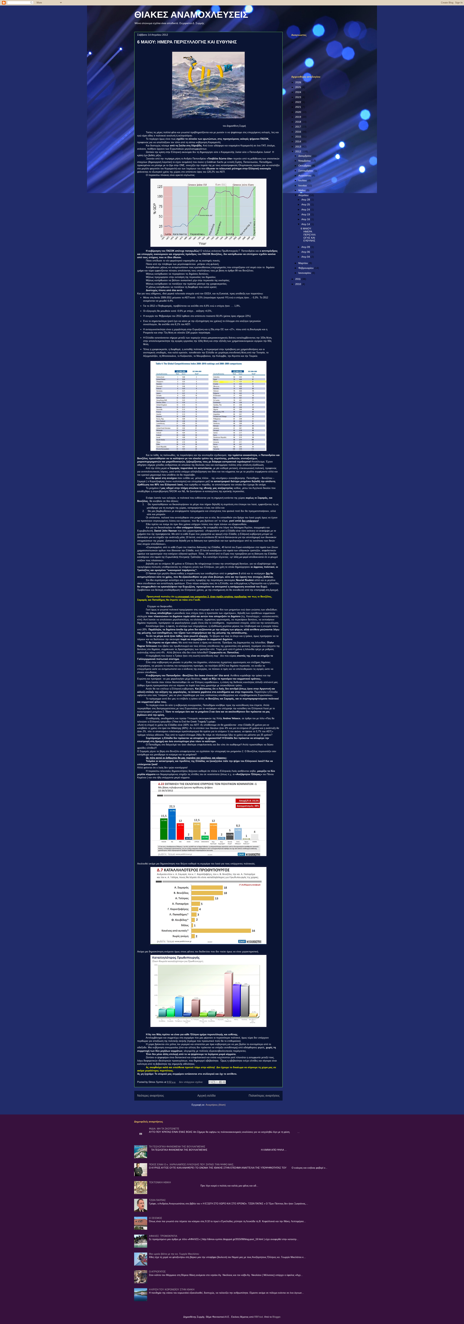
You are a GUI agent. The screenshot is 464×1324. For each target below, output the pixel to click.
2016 (298, 131)
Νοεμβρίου (304, 160)
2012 (298, 151)
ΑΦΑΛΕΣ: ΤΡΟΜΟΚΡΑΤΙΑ (163, 1236)
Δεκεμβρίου (305, 155)
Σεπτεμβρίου (306, 170)
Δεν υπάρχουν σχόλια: (191, 1082)
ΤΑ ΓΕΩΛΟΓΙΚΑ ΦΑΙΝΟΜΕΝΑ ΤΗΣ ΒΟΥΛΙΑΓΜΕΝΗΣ (177, 1146)
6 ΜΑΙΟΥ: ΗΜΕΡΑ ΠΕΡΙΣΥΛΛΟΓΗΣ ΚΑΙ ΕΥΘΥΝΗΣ (187, 41)
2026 (298, 82)
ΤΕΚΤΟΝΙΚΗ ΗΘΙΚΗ (160, 1182)
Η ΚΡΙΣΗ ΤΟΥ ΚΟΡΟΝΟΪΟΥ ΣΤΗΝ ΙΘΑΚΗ (171, 1289)
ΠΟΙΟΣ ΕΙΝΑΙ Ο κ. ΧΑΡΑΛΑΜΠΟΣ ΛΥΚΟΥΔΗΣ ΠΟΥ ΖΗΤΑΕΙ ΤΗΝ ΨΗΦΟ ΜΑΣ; (191, 1164)
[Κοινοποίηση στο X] (217, 1082)
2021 (298, 106)
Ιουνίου (302, 185)
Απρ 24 (306, 209)
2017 (298, 126)
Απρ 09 (306, 247)
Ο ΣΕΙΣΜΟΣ (155, 1218)
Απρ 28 (306, 199)
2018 (298, 121)
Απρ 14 (306, 224)
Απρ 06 (306, 251)
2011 (298, 279)
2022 (298, 102)
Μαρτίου (303, 263)
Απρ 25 (306, 204)
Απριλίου (303, 195)
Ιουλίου (302, 180)
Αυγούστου (305, 175)
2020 (298, 112)
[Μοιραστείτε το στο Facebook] (220, 1082)
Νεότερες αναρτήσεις (150, 1095)
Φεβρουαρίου (306, 268)
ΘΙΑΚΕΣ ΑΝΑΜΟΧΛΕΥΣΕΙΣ (191, 15)
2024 (298, 92)
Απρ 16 (306, 219)
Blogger (276, 1316)
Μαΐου (302, 190)
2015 (298, 136)
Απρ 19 (306, 214)
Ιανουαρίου (305, 272)
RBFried (258, 1316)
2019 (298, 116)
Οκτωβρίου (305, 165)
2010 (298, 284)
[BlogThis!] (214, 1082)
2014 (298, 141)
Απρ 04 (306, 256)
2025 (298, 87)
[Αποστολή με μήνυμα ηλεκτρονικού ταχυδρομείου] (210, 1082)
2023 (298, 97)
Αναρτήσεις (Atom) (215, 1104)
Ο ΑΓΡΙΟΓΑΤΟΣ (157, 1271)
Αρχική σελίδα (206, 1095)
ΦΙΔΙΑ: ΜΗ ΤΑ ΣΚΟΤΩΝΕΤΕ (164, 1128)
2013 (298, 146)
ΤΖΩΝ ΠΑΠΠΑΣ (157, 1200)
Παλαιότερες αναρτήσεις (264, 1095)
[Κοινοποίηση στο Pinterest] (224, 1082)
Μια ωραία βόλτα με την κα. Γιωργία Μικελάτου (174, 1254)
